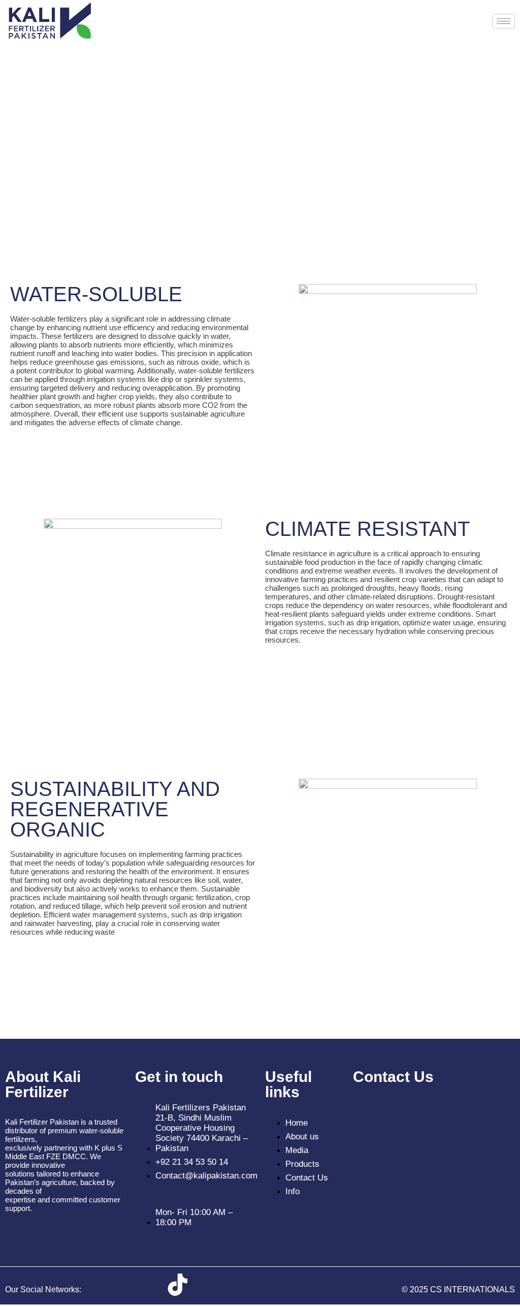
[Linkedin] (237, 1284)
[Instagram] (147, 1284)
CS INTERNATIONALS (472, 1289)
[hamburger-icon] (503, 21)
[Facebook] (118, 1284)
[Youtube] (207, 1284)
